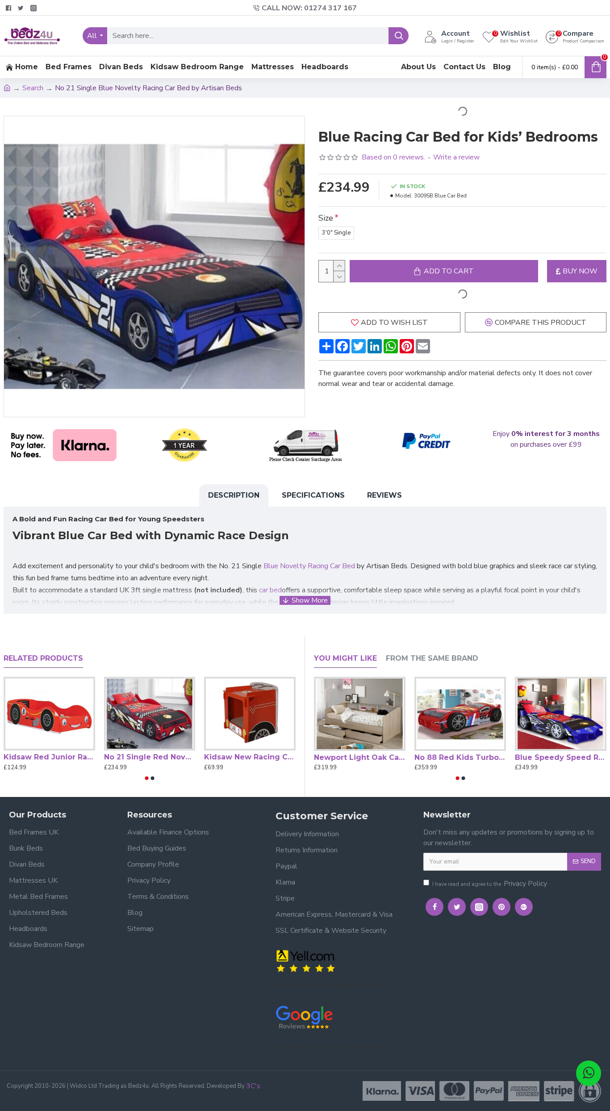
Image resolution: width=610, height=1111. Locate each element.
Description (233, 495)
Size (325, 218)
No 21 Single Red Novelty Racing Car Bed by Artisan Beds (150, 757)
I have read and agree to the (489, 884)
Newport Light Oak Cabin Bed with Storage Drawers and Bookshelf (359, 757)
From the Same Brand (432, 658)
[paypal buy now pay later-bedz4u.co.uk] (425, 441)
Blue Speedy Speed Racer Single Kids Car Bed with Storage (560, 757)
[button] (147, 778)
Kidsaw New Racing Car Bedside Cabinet (250, 757)
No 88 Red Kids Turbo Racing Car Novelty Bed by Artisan (460, 757)
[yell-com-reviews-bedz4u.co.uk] (307, 960)
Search (32, 88)
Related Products (43, 658)
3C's (253, 1086)
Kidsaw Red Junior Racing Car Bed (49, 757)
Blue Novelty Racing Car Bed (309, 566)
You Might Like (345, 658)
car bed (270, 590)
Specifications (313, 495)
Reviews (384, 495)
